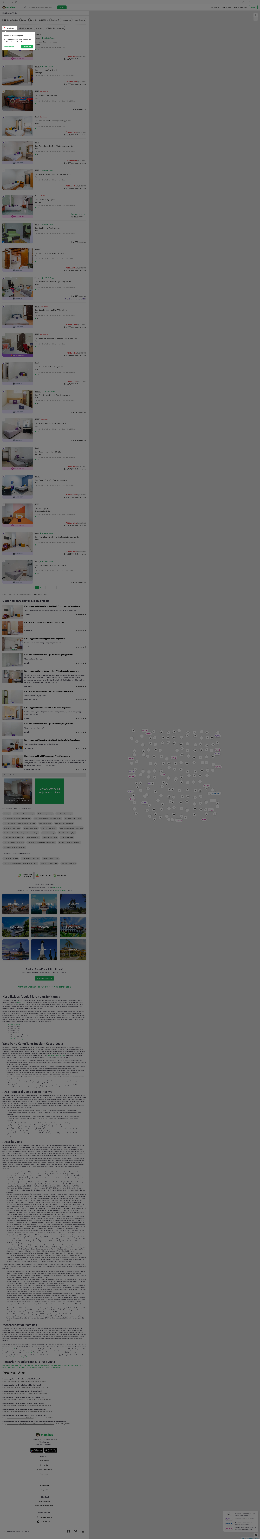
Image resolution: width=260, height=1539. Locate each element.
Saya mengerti (27, 46)
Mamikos (257, 1538)
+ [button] (255, 15)
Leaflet (243, 1538)
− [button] (255, 19)
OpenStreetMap (250, 1538)
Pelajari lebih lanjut (9, 46)
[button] (9, 28)
